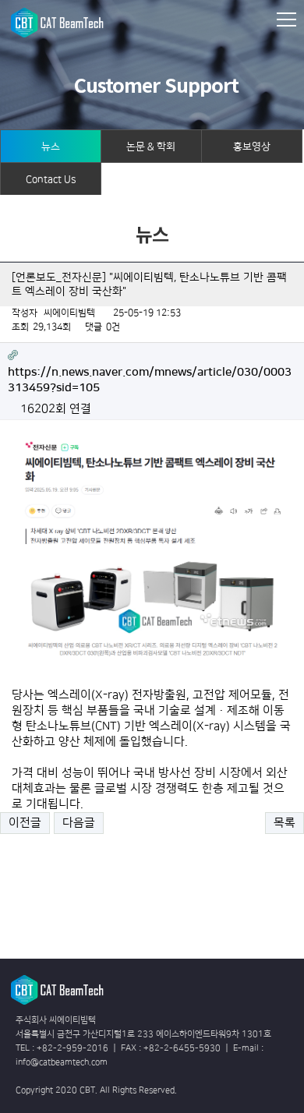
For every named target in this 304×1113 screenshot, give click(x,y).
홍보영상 (251, 146)
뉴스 (50, 146)
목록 (284, 822)
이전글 (25, 822)
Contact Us (51, 179)
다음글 (78, 822)
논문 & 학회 (150, 146)
